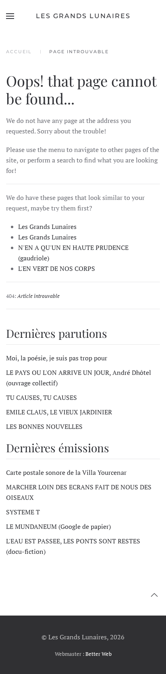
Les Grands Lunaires (83, 16)
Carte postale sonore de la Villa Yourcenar (66, 472)
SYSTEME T (23, 512)
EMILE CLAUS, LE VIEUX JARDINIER (59, 412)
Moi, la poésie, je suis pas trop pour (56, 358)
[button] (10, 16)
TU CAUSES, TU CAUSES (41, 397)
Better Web (98, 653)
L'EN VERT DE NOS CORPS (56, 268)
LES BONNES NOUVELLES (44, 426)
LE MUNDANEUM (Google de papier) (58, 526)
